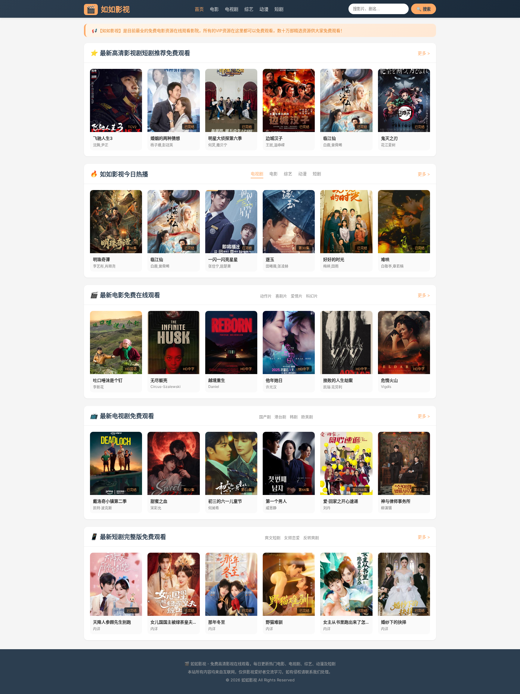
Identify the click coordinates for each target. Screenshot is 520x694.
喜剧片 (281, 295)
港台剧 (280, 416)
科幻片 (312, 295)
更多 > (424, 53)
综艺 (248, 9)
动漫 (263, 9)
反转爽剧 (311, 537)
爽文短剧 (272, 537)
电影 (214, 9)
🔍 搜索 (423, 9)
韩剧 (294, 416)
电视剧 (231, 9)
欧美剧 (307, 416)
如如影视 (108, 9)
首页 (199, 9)
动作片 (266, 295)
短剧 (278, 9)
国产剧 (265, 416)
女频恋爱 (292, 537)
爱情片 (296, 295)
